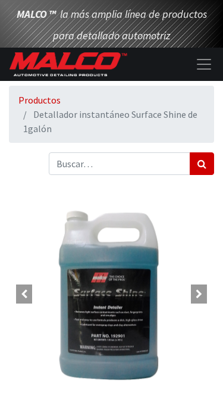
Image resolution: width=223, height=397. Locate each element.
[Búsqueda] (202, 163)
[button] (24, 294)
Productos (39, 100)
